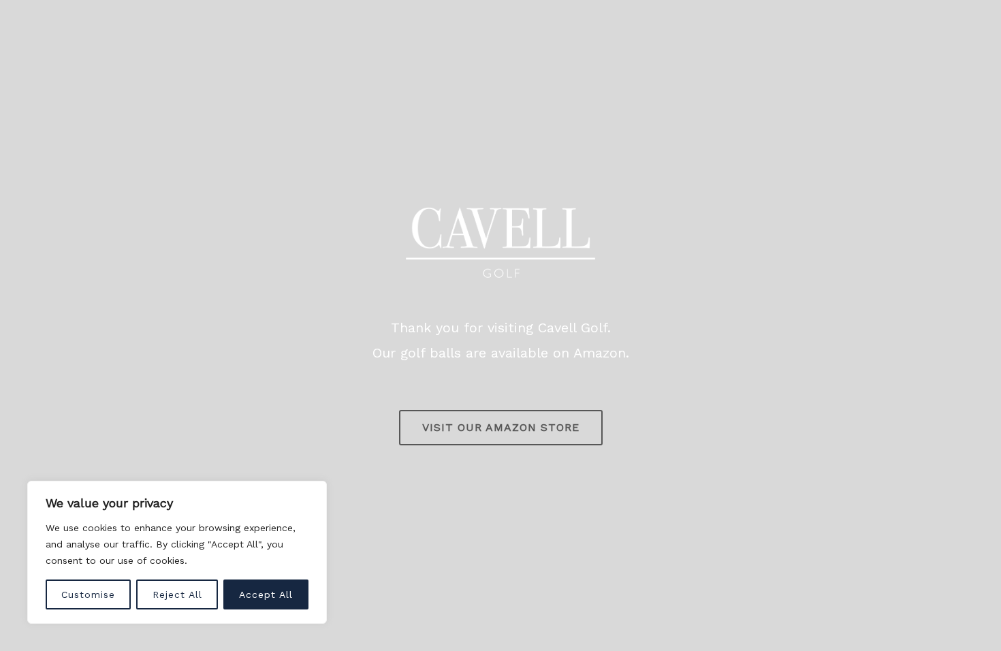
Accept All (266, 594)
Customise (88, 594)
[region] (177, 552)
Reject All (177, 594)
